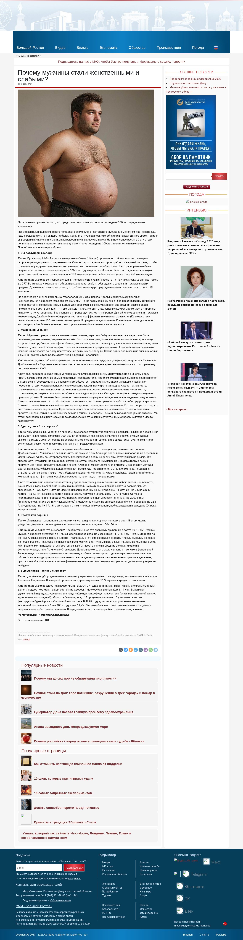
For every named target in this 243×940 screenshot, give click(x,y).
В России (107, 866)
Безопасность (110, 909)
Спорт (143, 895)
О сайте (204, 934)
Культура (145, 891)
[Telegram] (156, 650)
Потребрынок (110, 891)
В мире (106, 862)
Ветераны (146, 874)
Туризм (106, 895)
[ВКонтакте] (126, 650)
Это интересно (149, 913)
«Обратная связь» (60, 900)
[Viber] (146, 650)
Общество (137, 47)
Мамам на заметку (29, 55)
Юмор (143, 916)
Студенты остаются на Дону (188, 83)
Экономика (108, 47)
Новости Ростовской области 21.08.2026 (195, 78)
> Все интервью (176, 409)
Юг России (108, 870)
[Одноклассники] (131, 650)
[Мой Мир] (136, 650)
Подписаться (74, 867)
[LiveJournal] (141, 650)
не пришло (74, 878)
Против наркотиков (113, 916)
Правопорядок (148, 870)
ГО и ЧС (106, 913)
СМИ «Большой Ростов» (34, 906)
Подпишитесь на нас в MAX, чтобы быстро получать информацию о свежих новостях (121, 61)
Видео (60, 47)
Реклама (221, 934)
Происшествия (169, 47)
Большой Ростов (30, 47)
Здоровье (146, 887)
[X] (121, 650)
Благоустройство (150, 883)
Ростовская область (114, 874)
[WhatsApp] (151, 650)
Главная (188, 934)
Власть (82, 47)
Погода (198, 47)
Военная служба (150, 866)
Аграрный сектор (112, 887)
